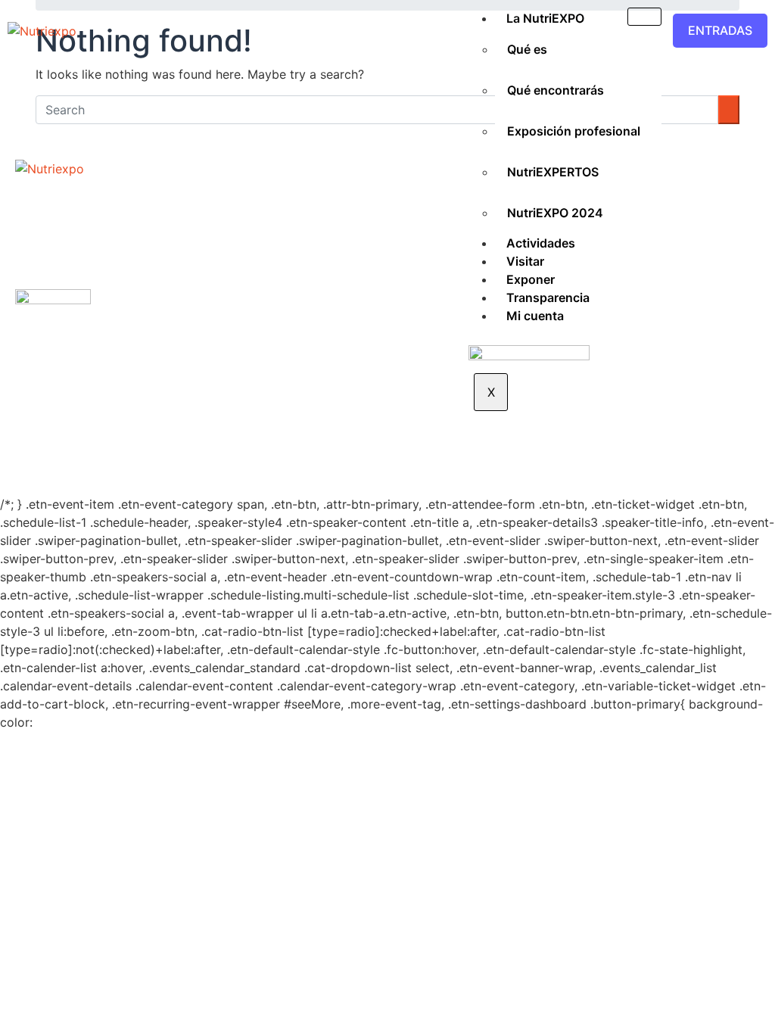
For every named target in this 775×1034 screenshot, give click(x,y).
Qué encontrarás (555, 90)
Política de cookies (492, 436)
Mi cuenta (535, 315)
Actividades (540, 243)
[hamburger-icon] (644, 17)
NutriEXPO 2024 (555, 212)
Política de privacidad (364, 436)
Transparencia (548, 297)
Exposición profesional (573, 131)
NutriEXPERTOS (553, 171)
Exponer (530, 279)
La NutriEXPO (545, 18)
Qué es (527, 49)
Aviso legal (260, 436)
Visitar (525, 261)
